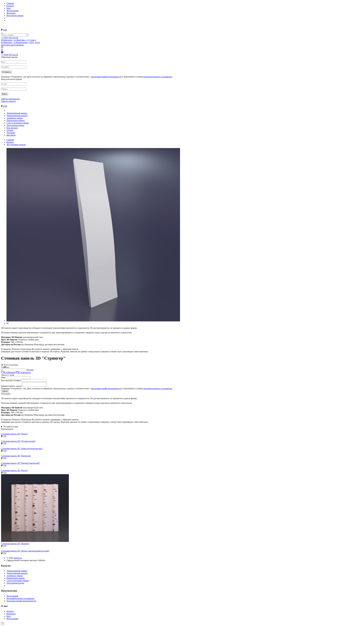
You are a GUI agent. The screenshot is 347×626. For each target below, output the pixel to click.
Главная (10, 3)
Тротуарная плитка (15, 125)
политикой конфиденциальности (106, 77)
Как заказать (12, 128)
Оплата (10, 130)
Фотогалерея (12, 10)
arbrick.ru (18, 558)
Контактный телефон (11, 380)
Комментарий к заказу (11, 386)
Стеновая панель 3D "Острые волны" (18, 441)
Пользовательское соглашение (20, 598)
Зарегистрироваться (10, 99)
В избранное (10, 372)
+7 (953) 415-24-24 (9, 37)
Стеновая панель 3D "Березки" (15, 543)
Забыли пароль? (8, 101)
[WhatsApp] (2, 50)
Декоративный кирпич (17, 115)
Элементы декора (15, 118)
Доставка (11, 133)
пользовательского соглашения (157, 77)
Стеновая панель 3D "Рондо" (14, 470)
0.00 (5, 30)
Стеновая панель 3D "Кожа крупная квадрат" (22, 448)
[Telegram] (2, 52)
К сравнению (24, 372)
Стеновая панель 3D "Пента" (14, 434)
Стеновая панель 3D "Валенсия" (16, 456)
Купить (30, 370)
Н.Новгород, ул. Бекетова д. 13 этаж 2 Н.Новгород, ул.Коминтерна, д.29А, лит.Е (20, 41)
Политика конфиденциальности (21, 601)
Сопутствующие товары (18, 123)
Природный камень (16, 120)
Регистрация (12, 596)
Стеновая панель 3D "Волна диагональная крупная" (25, 551)
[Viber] (2, 47)
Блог (9, 8)
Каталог (10, 6)
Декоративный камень (17, 113)
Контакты (11, 13)
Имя (3, 377)
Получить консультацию (12, 45)
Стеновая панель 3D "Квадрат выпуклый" (20, 463)
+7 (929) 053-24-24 (9, 54)
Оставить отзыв (10, 426)
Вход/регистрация (15, 15)
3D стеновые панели (16, 144)
